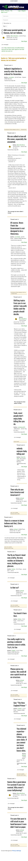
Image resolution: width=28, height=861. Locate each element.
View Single (24, 41)
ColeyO (13, 650)
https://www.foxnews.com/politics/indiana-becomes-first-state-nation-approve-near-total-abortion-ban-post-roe (13, 49)
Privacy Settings (16, 850)
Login (19, 11)
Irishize (13, 569)
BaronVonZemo (15, 36)
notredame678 (21, 427)
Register (24, 11)
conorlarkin (11, 77)
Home (2, 11)
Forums (7, 11)
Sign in (5, 26)
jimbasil (22, 498)
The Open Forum (6, 11)
